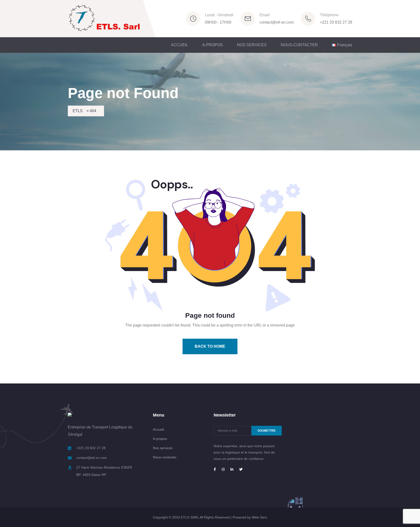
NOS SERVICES (252, 45)
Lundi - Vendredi (219, 15)
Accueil (158, 429)
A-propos (160, 439)
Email (265, 15)
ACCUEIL (179, 45)
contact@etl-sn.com (277, 22)
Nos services (163, 448)
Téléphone (329, 15)
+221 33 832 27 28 (336, 22)
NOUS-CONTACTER (299, 45)
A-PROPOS (212, 45)
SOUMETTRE (266, 430)
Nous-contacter (164, 457)
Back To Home (210, 346)
